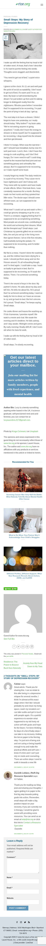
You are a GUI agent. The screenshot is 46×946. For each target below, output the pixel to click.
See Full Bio (9, 639)
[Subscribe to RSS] (29, 922)
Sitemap (5, 928)
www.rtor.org (9, 443)
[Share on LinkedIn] (32, 647)
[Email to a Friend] (23, 647)
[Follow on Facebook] (17, 922)
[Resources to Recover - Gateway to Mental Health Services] (23, 4)
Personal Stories (10, 16)
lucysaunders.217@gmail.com (17, 420)
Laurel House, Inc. (9, 940)
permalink (9, 656)
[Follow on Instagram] (21, 922)
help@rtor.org (27, 819)
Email (9, 888)
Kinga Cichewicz (19, 431)
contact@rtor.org (24, 930)
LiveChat (29, 943)
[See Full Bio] (16, 639)
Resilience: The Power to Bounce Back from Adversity (12, 665)
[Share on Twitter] (19, 647)
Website (10, 898)
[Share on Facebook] (14, 647)
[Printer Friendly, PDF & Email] (10, 588)
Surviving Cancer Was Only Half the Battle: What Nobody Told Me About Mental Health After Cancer (24, 497)
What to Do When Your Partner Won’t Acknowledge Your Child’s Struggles (24, 536)
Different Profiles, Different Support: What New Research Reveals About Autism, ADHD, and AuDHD (24, 576)
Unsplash (34, 431)
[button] (41, 5)
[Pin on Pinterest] (27, 647)
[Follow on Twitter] (25, 922)
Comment (11, 857)
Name (10, 877)
